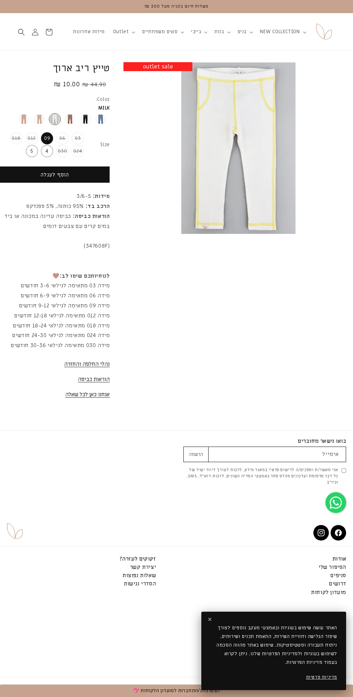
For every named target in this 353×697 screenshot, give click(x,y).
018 (15, 139)
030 (62, 152)
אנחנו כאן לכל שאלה (87, 394)
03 (76, 139)
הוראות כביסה (94, 379)
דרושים (337, 583)
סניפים (338, 575)
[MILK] (55, 119)
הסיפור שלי (332, 567)
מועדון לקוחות (328, 592)
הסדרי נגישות (140, 583)
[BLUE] (100, 119)
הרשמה (196, 454)
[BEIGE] (39, 119)
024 (77, 152)
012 (31, 139)
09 (47, 138)
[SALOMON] (24, 119)
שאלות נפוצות (139, 575)
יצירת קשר (143, 567)
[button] (282, 32)
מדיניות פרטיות (321, 677)
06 (61, 139)
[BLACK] (85, 119)
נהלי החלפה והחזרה (87, 364)
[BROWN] (70, 119)
